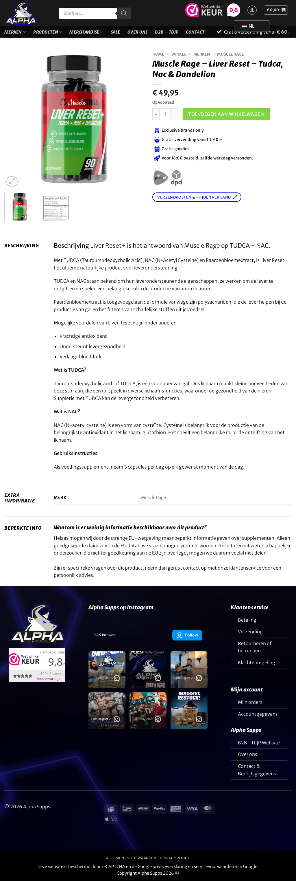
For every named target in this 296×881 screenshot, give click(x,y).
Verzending (250, 631)
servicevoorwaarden (214, 866)
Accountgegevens (258, 714)
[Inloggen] (252, 10)
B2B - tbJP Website (259, 743)
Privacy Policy (175, 858)
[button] (276, 10)
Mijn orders (250, 702)
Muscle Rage (230, 54)
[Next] (133, 119)
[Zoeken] (124, 13)
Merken (13, 32)
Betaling (247, 620)
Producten (45, 32)
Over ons (247, 754)
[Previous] (14, 119)
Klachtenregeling (256, 662)
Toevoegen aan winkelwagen (226, 114)
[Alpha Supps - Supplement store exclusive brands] (27, 13)
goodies (181, 149)
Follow (191, 635)
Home (158, 54)
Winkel (178, 54)
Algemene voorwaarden (131, 858)
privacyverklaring (170, 866)
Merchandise (84, 32)
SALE (115, 32)
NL (251, 26)
